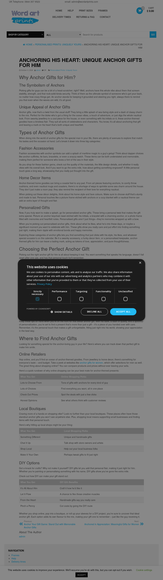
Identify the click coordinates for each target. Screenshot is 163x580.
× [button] (140, 263)
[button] (61, 311)
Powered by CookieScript (39, 309)
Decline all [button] (94, 311)
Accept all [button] (123, 311)
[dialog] (81, 290)
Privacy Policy (44, 284)
